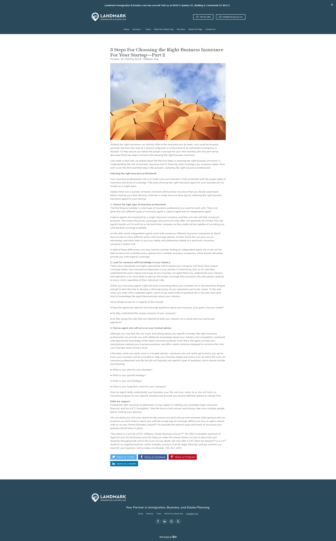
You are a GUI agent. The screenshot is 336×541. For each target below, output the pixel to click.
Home (126, 29)
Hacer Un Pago (195, 29)
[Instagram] (171, 521)
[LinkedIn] (164, 521)
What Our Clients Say (164, 29)
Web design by (165, 537)
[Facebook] (158, 521)
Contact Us (210, 29)
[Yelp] (178, 521)
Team (148, 29)
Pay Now (181, 29)
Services (136, 29)
